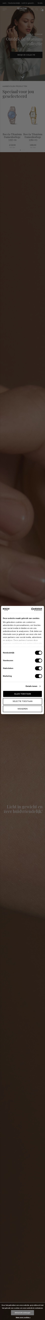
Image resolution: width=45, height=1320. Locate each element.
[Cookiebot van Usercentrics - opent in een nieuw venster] (31, 609)
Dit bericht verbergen (22, 1313)
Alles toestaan (22, 694)
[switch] (38, 660)
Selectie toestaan (22, 701)
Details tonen (31, 686)
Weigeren (23, 709)
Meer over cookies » (23, 1317)
